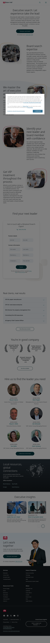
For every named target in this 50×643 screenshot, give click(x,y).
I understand (38, 111)
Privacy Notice (30, 107)
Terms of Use (25, 106)
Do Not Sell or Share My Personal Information (32, 102)
